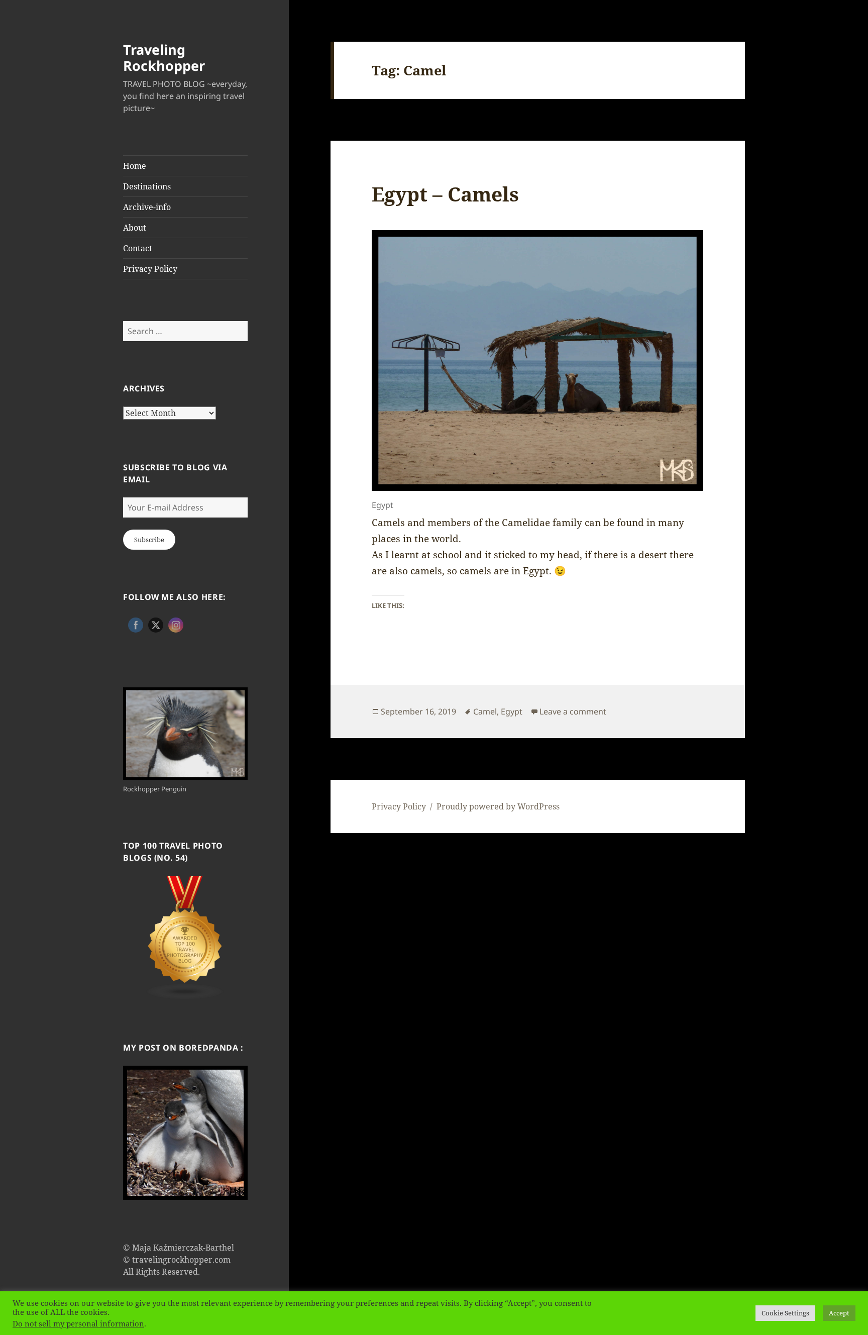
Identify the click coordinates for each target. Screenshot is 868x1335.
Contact (137, 248)
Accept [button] (839, 1312)
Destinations (147, 186)
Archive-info (147, 207)
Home (134, 165)
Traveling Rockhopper (164, 57)
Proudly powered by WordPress (498, 806)
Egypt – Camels (445, 193)
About (134, 227)
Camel (485, 711)
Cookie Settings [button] (785, 1312)
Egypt (511, 711)
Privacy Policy (150, 268)
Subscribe (149, 539)
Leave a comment (572, 711)
